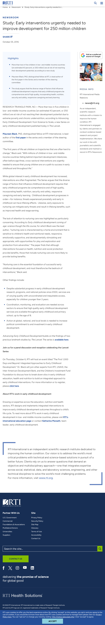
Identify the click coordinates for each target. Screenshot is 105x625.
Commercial (7, 521)
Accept (56, 621)
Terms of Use (36, 532)
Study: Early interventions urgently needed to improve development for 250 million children (44, 7)
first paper (21, 137)
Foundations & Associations (14, 524)
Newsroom (16, 7)
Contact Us (35, 538)
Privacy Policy (36, 518)
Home (5, 7)
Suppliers (6, 535)
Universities (7, 532)
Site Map (34, 524)
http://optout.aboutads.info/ (63, 617)
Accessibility (36, 535)
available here (61, 339)
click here (14, 386)
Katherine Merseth (51, 421)
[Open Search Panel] (95, 3)
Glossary (34, 528)
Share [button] (6, 37)
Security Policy (37, 521)
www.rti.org (46, 477)
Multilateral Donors (10, 528)
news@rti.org (92, 103)
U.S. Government (10, 518)
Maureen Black (10, 134)
